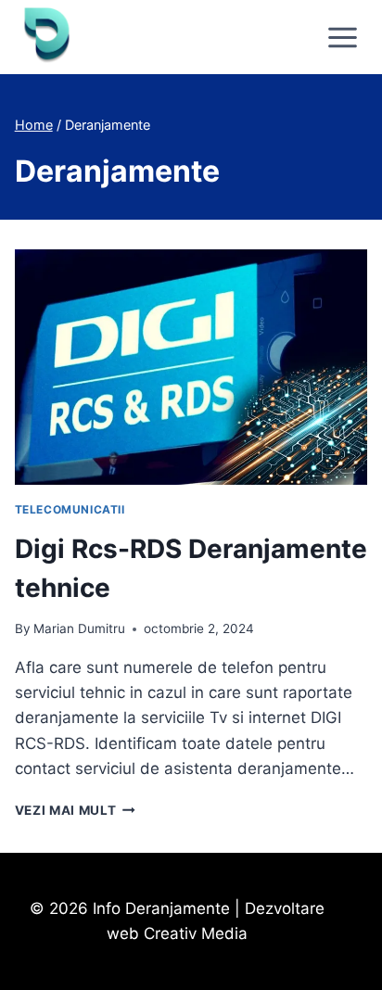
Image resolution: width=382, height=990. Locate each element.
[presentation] (191, 367)
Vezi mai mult (75, 810)
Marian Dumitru (79, 628)
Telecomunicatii (70, 509)
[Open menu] (343, 37)
